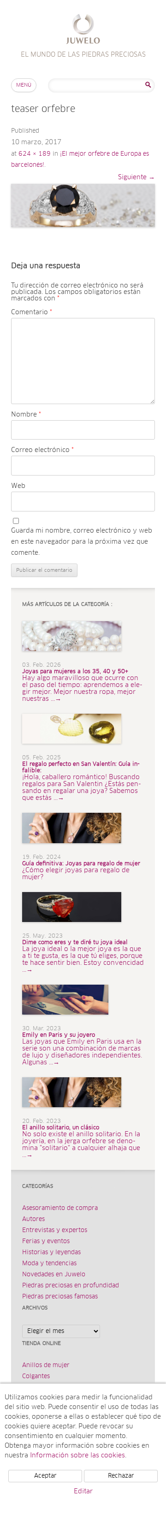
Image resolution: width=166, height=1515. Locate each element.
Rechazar (121, 1476)
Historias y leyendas (51, 1253)
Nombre (26, 414)
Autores (33, 1219)
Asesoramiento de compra (60, 1208)
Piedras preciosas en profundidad (70, 1286)
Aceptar (45, 1476)
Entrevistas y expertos (54, 1230)
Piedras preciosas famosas (60, 1297)
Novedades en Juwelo (53, 1275)
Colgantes (36, 1377)
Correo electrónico (42, 450)
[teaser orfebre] (83, 206)
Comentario (31, 312)
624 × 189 (34, 154)
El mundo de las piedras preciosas (83, 30)
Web (18, 486)
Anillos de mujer (46, 1365)
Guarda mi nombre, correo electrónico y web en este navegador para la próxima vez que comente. (81, 542)
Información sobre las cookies (77, 1455)
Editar (83, 1491)
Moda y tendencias (49, 1264)
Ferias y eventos (46, 1242)
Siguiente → (136, 177)
